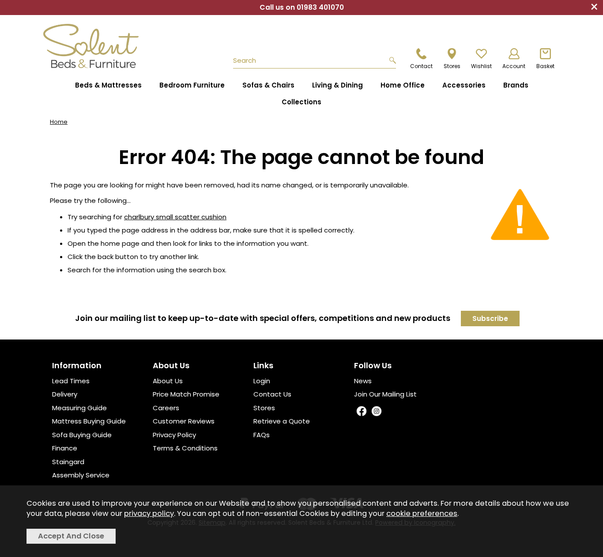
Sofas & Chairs (268, 85)
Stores (264, 407)
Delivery (64, 394)
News (363, 380)
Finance (64, 448)
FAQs (261, 434)
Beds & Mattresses (108, 85)
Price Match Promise (186, 394)
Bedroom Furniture (192, 85)
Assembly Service (80, 475)
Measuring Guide (79, 407)
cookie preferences (421, 513)
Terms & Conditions (185, 448)
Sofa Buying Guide (82, 434)
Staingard (68, 461)
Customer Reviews (184, 421)
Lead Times (71, 380)
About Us (168, 380)
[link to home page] (95, 46)
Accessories (464, 85)
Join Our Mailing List (385, 394)
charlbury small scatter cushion (175, 216)
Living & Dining (337, 85)
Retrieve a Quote (281, 421)
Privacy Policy (174, 434)
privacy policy (149, 513)
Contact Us (272, 394)
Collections (301, 102)
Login (261, 380)
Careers (166, 407)
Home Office (403, 85)
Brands (515, 85)
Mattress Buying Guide (89, 421)
